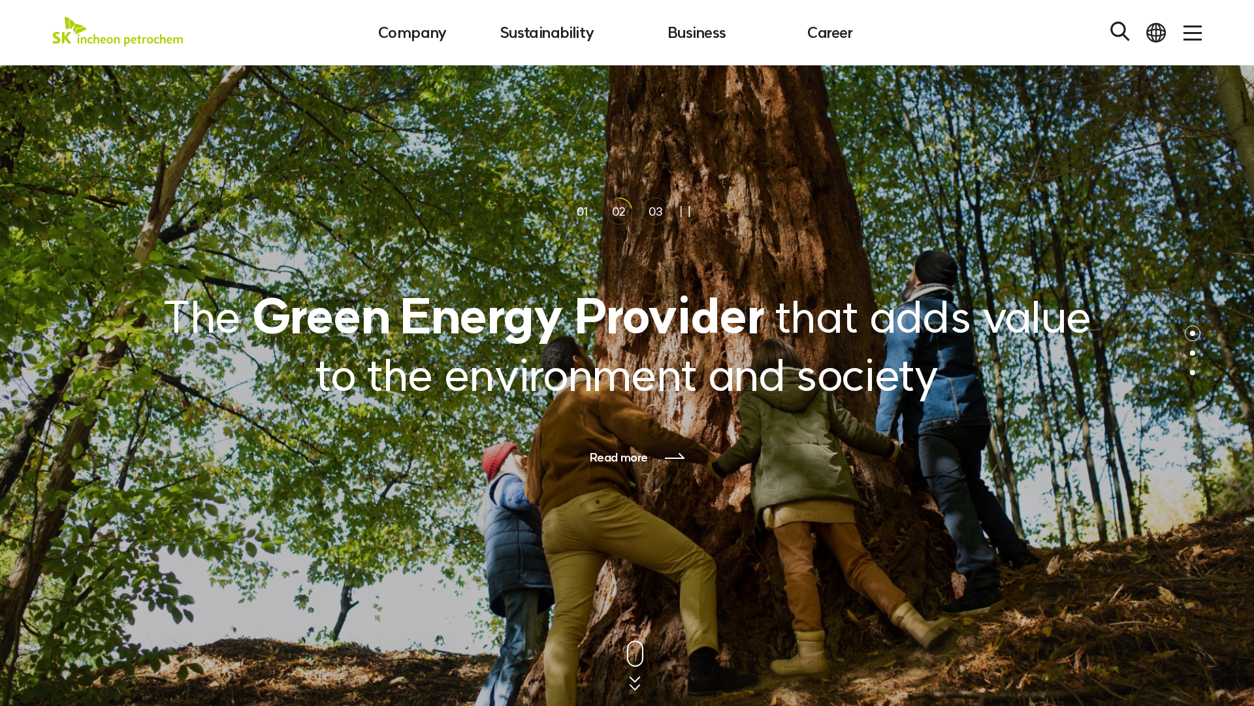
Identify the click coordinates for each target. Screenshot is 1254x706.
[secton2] (1192, 353)
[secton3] (1192, 372)
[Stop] (685, 211)
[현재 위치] (1192, 333)
